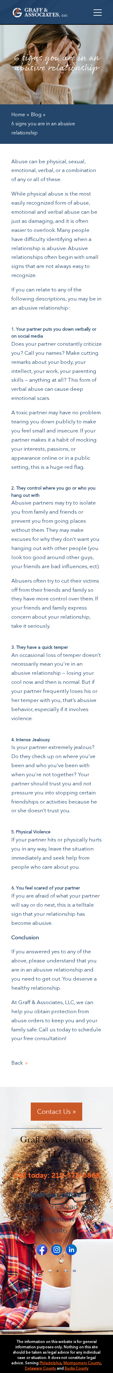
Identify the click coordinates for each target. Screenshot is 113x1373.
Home (18, 115)
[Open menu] (98, 12)
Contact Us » (56, 1111)
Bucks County (77, 1368)
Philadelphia (51, 1363)
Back (17, 1063)
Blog (36, 115)
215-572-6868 (75, 1175)
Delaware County (41, 1368)
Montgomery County (82, 1363)
